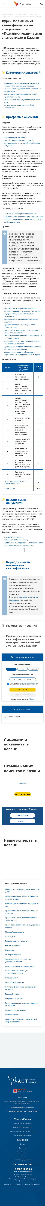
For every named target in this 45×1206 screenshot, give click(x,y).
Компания (22, 1140)
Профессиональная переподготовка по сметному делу (21, 919)
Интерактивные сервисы (22, 1135)
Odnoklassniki (18, 1184)
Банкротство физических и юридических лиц (22, 904)
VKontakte (7, 1184)
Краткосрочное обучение (22, 1123)
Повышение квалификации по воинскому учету (22, 890)
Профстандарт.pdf (13, 717)
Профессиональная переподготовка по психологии (21, 1004)
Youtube (37, 1184)
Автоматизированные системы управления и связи (18, 960)
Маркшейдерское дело (14, 932)
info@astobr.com (22, 1181)
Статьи (22, 1144)
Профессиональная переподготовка (22, 1131)
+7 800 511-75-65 (22, 1169)
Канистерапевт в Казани (15, 1010)
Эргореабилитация (13, 994)
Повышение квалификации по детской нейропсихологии (21, 1020)
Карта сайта (22, 1097)
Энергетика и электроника (16, 941)
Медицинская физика (14, 998)
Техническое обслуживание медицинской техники (22, 926)
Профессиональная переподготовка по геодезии (21, 911)
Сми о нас (22, 1148)
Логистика (9, 950)
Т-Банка (31, 699)
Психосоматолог (11, 1015)
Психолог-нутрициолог (14, 982)
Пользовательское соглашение (22, 1107)
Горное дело (10, 936)
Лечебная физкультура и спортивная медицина (20, 988)
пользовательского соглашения (29, 683)
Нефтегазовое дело (13, 945)
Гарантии (22, 1156)
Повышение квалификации (22, 1127)
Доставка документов (22, 1160)
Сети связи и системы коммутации (19, 966)
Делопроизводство (13, 954)
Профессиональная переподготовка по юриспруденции (21, 897)
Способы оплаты (22, 1152)
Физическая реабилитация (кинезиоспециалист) (16, 972)
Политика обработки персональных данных (22, 1111)
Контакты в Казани (22, 1164)
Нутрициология (11, 978)
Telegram (28, 1184)
